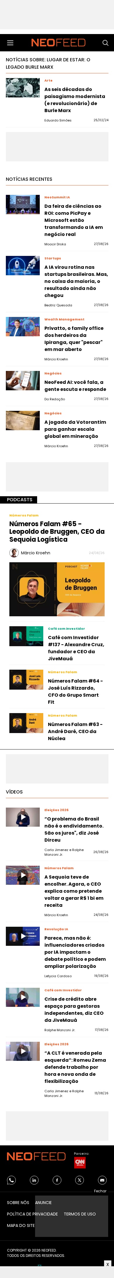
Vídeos (14, 792)
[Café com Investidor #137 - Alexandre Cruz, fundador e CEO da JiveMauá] (26, 636)
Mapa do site (21, 1225)
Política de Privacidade (32, 1214)
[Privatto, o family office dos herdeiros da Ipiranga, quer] (23, 326)
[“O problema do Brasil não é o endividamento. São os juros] (23, 817)
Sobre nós (18, 1203)
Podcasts (19, 499)
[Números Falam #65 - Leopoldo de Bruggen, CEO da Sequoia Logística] (57, 588)
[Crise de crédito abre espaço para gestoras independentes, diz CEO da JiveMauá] (23, 997)
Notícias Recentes (29, 179)
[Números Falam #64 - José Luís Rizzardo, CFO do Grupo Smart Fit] (26, 680)
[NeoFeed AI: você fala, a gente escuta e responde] (23, 380)
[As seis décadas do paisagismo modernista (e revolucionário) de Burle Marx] (23, 87)
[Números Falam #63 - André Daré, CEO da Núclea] (26, 723)
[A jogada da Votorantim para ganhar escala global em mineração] (23, 420)
